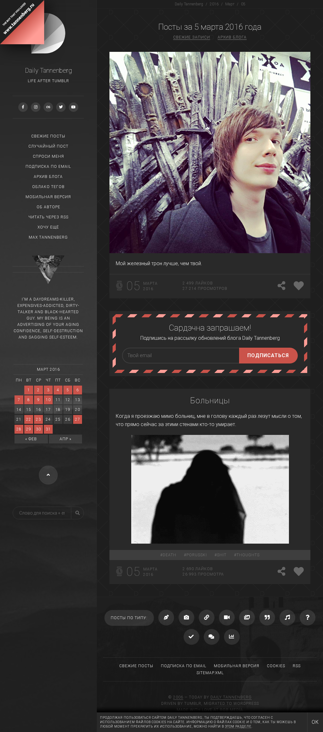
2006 (178, 697)
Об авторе (48, 207)
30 (38, 429)
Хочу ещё (48, 227)
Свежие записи (191, 37)
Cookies (276, 666)
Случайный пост (48, 146)
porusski (196, 555)
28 (18, 429)
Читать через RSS (48, 217)
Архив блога (48, 176)
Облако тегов (48, 187)
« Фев (31, 439)
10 (48, 400)
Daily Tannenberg (231, 697)
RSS (297, 666)
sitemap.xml (210, 673)
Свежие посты (48, 136)
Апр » (65, 439)
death (169, 555)
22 (28, 419)
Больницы (210, 400)
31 (48, 429)
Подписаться (268, 355)
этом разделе (238, 726)
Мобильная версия (48, 197)
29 (28, 429)
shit (221, 555)
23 (38, 419)
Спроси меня (48, 156)
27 (77, 419)
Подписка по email (48, 166)
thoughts (248, 555)
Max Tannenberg (48, 237)
